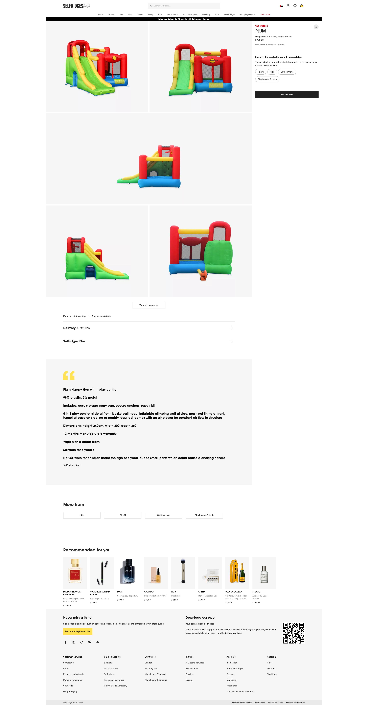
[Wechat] (89, 644)
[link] (74, 600)
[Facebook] (65, 644)
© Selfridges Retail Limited (73, 703)
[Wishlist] (295, 6)
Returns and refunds (73, 674)
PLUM (260, 31)
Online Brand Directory (115, 685)
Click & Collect (111, 668)
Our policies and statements (241, 691)
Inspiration (232, 662)
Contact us (68, 662)
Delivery (108, 662)
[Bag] (302, 6)
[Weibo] (97, 644)
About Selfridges (235, 668)
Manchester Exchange (156, 680)
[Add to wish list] (316, 26)
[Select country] (281, 6)
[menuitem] (100, 14)
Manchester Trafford (155, 674)
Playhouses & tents (101, 316)
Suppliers (231, 680)
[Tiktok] (81, 644)
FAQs (65, 668)
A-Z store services (195, 662)
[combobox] (186, 5)
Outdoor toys (79, 316)
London (148, 662)
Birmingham (151, 668)
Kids (65, 316)
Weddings (272, 674)
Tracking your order (114, 680)
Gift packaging (70, 691)
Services (190, 674)
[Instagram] (73, 644)
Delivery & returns (76, 328)
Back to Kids (287, 94)
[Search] (151, 6)
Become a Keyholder (75, 631)
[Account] (288, 6)
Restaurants (192, 668)
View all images (147, 305)
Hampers (272, 668)
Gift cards (68, 685)
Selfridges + (110, 674)
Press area (232, 685)
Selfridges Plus (74, 341)
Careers (230, 674)
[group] (169, 583)
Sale (269, 662)
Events (189, 680)
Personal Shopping (72, 680)
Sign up (206, 19)
